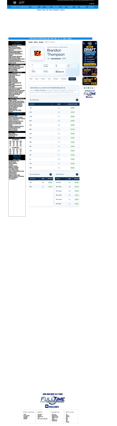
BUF (10, 142)
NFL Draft (26, 416)
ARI (20, 150)
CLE (13, 144)
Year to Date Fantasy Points (16, 171)
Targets (11, 165)
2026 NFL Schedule (14, 66)
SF (20, 152)
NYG (10, 151)
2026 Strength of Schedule (16, 67)
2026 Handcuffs (13, 81)
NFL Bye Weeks (13, 69)
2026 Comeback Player (15, 93)
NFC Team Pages (15, 147)
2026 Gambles (13, 79)
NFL (41, 7)
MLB (67, 417)
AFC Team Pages (15, 139)
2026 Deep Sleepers (14, 75)
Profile (30, 79)
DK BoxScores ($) (14, 161)
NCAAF (67, 415)
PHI (10, 152)
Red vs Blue (12, 133)
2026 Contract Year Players (16, 101)
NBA (67, 418)
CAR (17, 151)
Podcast (50, 9)
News (37, 79)
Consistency (12, 179)
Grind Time (12, 136)
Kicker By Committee (14, 89)
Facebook (39, 9)
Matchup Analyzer (14, 167)
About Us (54, 414)
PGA (67, 419)
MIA (10, 143)
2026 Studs (12, 77)
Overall (69, 38)
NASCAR (25, 418)
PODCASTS (56, 7)
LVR (20, 144)
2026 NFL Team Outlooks (16, 92)
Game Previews (13, 166)
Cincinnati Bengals (56, 58)
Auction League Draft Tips (16, 121)
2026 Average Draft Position (17, 59)
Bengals (41, 42)
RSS (47, 9)
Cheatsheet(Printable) (14, 52)
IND (17, 143)
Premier (67, 421)
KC (20, 143)
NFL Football (27, 415)
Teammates (63, 79)
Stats (49, 79)
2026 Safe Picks (13, 80)
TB (17, 153)
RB (52, 38)
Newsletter (40, 416)
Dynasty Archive (13, 97)
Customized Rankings (15, 60)
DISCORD (70, 7)
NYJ (10, 145)
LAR (20, 151)
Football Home (13, 46)
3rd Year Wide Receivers (15, 106)
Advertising (54, 415)
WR (55, 38)
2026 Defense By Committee (17, 90)
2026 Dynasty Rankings (15, 56)
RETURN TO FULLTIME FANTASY (20, 7)
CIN (13, 143)
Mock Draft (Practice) (14, 47)
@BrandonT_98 (60, 72)
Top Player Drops (14, 170)
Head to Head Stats (14, 175)
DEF (64, 38)
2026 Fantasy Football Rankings (15, 49)
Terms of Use (55, 417)
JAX (17, 144)
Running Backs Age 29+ (15, 104)
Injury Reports (13, 174)
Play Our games (13, 130)
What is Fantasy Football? (16, 117)
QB (49, 38)
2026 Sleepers (13, 74)
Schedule (56, 79)
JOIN (76, 7)
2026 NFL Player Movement (16, 102)
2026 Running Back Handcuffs (14, 95)
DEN (21, 142)
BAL (14, 142)
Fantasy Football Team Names (15, 124)
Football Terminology (14, 127)
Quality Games (13, 109)
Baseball (26, 417)
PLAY (63, 7)
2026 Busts (12, 76)
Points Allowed (13, 163)
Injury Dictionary (13, 129)
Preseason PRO (13, 71)
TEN (17, 145)
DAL (10, 150)
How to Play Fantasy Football (17, 118)
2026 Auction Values (14, 57)
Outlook (43, 79)
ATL (17, 150)
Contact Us (62, 9)
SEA (20, 153)
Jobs (53, 418)
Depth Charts (12, 63)
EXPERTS (83, 7)
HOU (17, 142)
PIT (13, 145)
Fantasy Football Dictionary (16, 126)
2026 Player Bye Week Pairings (15, 110)
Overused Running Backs (16, 105)
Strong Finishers (13, 107)
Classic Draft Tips (13, 120)
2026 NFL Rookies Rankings (17, 61)
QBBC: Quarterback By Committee (15, 83)
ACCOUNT (91, 7)
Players (36, 42)
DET (14, 151)
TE (58, 38)
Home (25, 414)
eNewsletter (56, 9)
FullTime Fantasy (13, 135)
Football (30, 42)
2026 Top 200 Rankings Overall (15, 54)
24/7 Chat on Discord (42, 418)
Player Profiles (13, 100)
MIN (14, 153)
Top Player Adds (13, 168)
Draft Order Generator (15, 122)
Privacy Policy (55, 416)
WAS (10, 153)
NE (10, 144)
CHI (13, 150)
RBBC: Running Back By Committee (15, 86)
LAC (20, 145)
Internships (54, 419)
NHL (67, 420)
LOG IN (91, 3)
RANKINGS (35, 7)
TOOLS (48, 7)
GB (13, 152)
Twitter (43, 9)
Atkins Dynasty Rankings (15, 51)
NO (17, 152)
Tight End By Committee (15, 88)
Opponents (72, 79)
